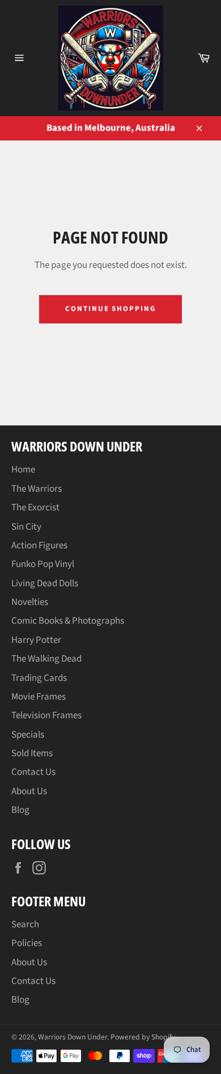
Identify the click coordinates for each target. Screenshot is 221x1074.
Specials (27, 734)
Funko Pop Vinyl (42, 564)
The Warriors (36, 489)
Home (23, 469)
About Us (29, 791)
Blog (20, 810)
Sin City (26, 527)
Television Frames (46, 715)
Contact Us (33, 772)
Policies (26, 943)
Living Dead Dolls (44, 583)
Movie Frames (38, 697)
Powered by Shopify (142, 1037)
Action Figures (39, 545)
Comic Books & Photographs (67, 621)
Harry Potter (36, 640)
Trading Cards (39, 678)
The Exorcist (35, 507)
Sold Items (32, 753)
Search (25, 924)
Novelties (29, 602)
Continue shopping (110, 309)
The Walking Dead (46, 659)
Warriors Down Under (72, 1037)
